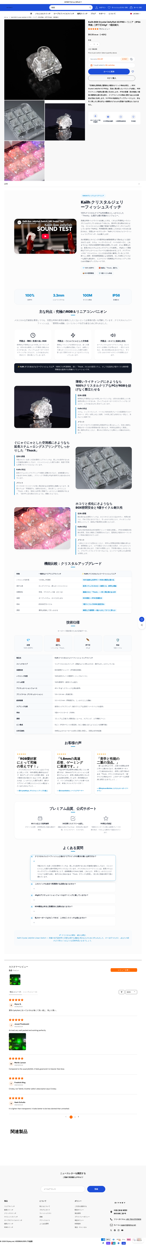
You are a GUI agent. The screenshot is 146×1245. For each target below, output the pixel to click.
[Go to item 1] (15, 979)
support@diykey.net (128, 1225)
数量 (89, 40)
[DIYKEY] (10, 8)
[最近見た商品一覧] (141, 619)
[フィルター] (122, 992)
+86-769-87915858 (133, 1219)
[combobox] (71, 7)
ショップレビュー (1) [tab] (30, 992)
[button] (135, 7)
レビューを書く (124, 970)
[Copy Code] (131, 59)
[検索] (90, 7)
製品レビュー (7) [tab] (15, 992)
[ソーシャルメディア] (141, 625)
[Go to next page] (79, 1117)
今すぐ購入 (111, 78)
